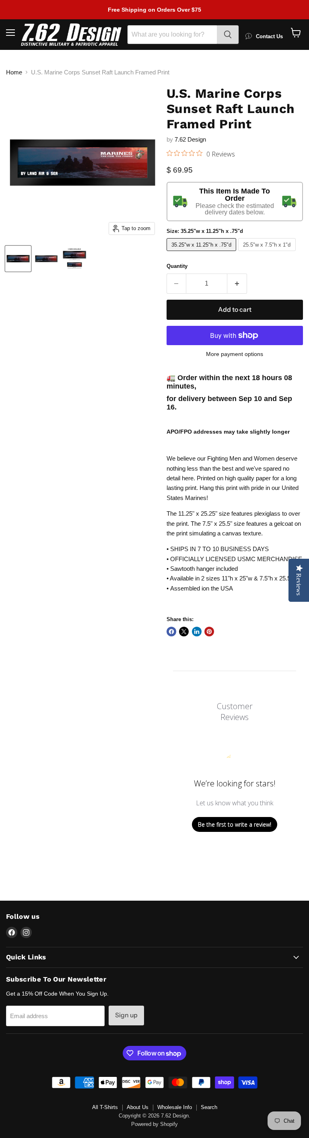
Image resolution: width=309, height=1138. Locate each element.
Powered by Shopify (154, 1124)
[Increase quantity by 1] (237, 284)
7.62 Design (190, 139)
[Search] (228, 34)
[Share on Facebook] (171, 631)
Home (14, 72)
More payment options (234, 354)
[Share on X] (184, 631)
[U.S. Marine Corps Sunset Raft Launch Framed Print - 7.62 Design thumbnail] (18, 259)
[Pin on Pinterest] (209, 631)
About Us (137, 1107)
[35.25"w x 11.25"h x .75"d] (203, 252)
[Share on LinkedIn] (197, 631)
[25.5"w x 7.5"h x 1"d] (268, 252)
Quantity (177, 266)
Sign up (126, 1015)
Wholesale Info (174, 1107)
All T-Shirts (105, 1107)
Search (209, 1107)
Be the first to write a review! (234, 824)
